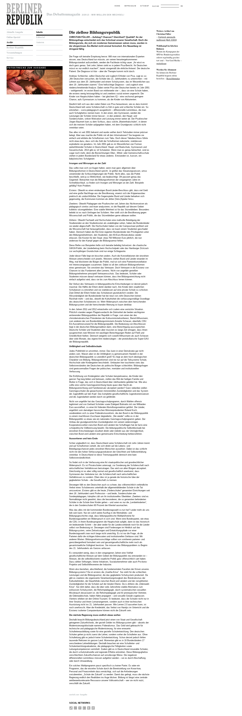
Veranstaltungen (14, 52)
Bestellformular (173, 78)
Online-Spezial (13, 37)
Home (117, 6)
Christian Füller (79, 37)
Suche (155, 6)
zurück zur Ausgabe (78, 694)
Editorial (40, 37)
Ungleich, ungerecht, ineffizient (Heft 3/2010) (166, 38)
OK (182, 6)
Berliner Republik (15, 47)
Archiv (10, 42)
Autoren (40, 42)
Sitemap (144, 6)
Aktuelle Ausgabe (15, 32)
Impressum (130, 6)
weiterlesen (161, 63)
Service (10, 57)
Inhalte (39, 32)
